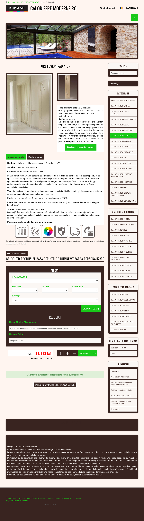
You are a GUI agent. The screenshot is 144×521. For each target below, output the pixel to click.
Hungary (43, 498)
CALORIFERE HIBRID (119, 187)
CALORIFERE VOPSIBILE (121, 305)
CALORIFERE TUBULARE (121, 163)
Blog (113, 353)
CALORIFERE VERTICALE (121, 146)
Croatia (22, 498)
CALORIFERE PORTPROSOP (122, 168)
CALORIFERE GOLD (119, 230)
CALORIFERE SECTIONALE (122, 152)
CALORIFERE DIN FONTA (121, 246)
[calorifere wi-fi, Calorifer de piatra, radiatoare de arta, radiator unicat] (29, 103)
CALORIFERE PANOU (119, 157)
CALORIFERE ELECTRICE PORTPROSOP (121, 175)
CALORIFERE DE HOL (120, 294)
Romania (59, 498)
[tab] (16, 157)
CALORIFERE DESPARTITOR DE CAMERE (122, 322)
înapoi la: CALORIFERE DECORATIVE (55, 384)
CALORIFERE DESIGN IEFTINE (123, 201)
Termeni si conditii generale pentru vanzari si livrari (121, 383)
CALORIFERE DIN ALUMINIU (122, 224)
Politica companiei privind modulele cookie (121, 402)
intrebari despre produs (16, 253)
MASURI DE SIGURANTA (121, 395)
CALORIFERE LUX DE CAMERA (123, 119)
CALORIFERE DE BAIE (120, 124)
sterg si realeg (91, 308)
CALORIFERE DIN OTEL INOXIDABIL (120, 258)
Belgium (15, 498)
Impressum (115, 409)
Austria (8, 498)
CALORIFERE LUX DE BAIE (122, 130)
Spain (66, 498)
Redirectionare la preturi (80, 147)
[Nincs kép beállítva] (67, 86)
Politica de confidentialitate (121, 390)
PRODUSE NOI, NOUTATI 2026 (123, 100)
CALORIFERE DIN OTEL (120, 219)
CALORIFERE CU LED (120, 310)
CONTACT (132, 8)
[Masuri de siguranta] (61, 231)
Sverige (73, 498)
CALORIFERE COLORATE (121, 265)
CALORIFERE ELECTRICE (121, 182)
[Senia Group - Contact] (88, 231)
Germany (35, 498)
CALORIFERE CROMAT (120, 235)
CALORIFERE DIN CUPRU (121, 252)
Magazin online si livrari (120, 377)
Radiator (11, 2)
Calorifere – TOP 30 (118, 347)
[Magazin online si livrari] (75, 231)
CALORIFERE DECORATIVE (28, 2)
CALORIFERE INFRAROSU (121, 316)
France (28, 498)
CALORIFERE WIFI (118, 329)
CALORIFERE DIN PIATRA (121, 241)
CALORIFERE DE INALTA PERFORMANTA (121, 194)
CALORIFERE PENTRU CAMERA (120, 112)
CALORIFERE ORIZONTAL (121, 141)
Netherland (51, 498)
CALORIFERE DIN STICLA (121, 276)
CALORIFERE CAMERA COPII (123, 300)
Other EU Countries (21, 500)
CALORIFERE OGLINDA (120, 270)
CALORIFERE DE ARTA (120, 106)
